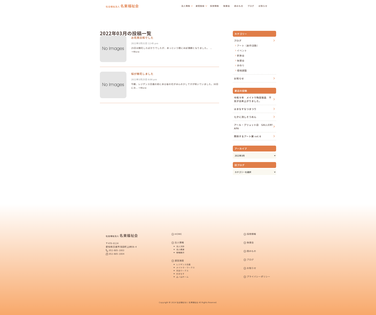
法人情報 (185, 5)
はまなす (180, 274)
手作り (240, 65)
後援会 (226, 5)
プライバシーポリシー (258, 276)
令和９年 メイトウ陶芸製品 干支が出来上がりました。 (252, 99)
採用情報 (214, 5)
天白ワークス (182, 271)
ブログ (250, 5)
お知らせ (262, 5)
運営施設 (200, 5)
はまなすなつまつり (245, 109)
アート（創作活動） (248, 45)
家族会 (240, 55)
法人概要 (180, 249)
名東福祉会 (122, 6)
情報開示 (180, 252)
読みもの (238, 5)
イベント (242, 50)
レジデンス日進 (183, 264)
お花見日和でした (142, 37)
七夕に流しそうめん (245, 117)
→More (135, 51)
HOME (178, 234)
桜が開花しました (142, 74)
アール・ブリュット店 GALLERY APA (253, 126)
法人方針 (180, 246)
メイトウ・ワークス (185, 267)
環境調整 (242, 70)
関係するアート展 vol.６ (248, 136)
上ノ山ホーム (182, 277)
